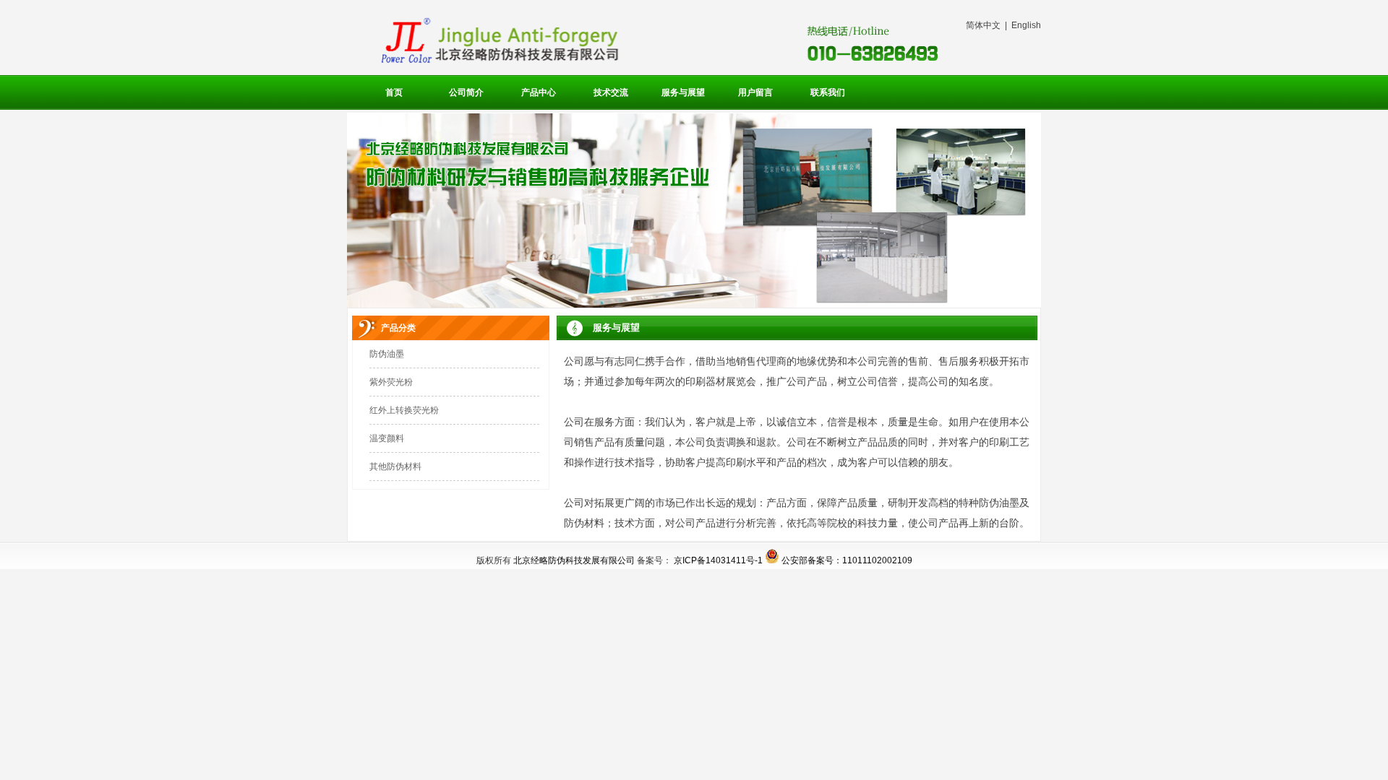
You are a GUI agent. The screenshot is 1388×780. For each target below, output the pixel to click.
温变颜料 (386, 438)
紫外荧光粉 (391, 382)
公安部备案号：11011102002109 (846, 560)
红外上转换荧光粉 (404, 410)
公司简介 (466, 92)
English (1026, 25)
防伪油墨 (386, 354)
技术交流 (611, 92)
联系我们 (827, 92)
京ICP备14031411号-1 (718, 560)
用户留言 (755, 92)
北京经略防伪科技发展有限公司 (574, 560)
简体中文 (983, 25)
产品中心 (538, 92)
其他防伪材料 (395, 467)
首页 (394, 92)
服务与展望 (683, 92)
